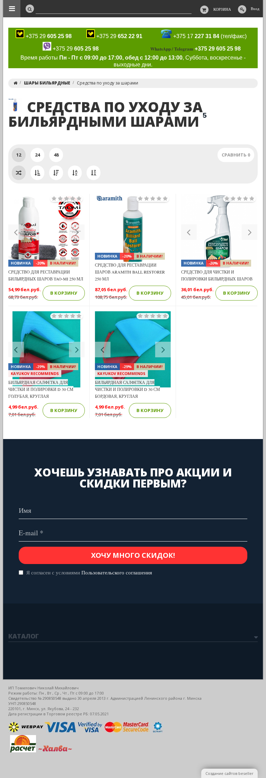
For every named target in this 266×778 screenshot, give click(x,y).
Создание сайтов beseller (229, 773)
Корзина (222, 9)
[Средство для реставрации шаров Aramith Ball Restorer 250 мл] (133, 232)
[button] (16, 232)
